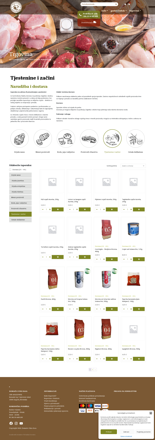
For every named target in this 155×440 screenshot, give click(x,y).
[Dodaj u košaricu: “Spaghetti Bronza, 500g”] (139, 359)
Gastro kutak (118, 10)
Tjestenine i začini (112, 152)
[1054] (42, 359)
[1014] (42, 309)
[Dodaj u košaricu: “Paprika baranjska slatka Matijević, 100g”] (57, 359)
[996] (97, 309)
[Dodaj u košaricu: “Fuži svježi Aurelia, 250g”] (57, 209)
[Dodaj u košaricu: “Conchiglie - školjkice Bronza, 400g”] (112, 259)
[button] (151, 413)
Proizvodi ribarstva (89, 152)
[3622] (124, 209)
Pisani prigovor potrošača (54, 406)
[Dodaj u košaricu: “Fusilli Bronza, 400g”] (57, 309)
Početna (11, 17)
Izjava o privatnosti (126, 436)
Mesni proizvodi (43, 152)
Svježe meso (19, 152)
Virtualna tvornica (29, 434)
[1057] (124, 309)
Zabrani (126, 432)
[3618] (42, 209)
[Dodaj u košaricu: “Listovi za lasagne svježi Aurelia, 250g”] (85, 209)
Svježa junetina (18, 181)
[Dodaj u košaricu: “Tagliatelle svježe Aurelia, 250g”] (139, 209)
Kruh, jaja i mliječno (66, 152)
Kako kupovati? (50, 396)
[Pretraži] (116, 4)
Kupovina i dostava (51, 398)
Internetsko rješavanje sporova (56, 411)
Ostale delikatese (135, 152)
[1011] (70, 359)
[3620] (97, 209)
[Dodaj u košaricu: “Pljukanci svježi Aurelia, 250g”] (112, 209)
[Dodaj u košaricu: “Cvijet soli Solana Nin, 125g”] (139, 259)
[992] (124, 259)
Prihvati (109, 432)
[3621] (70, 257)
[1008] (97, 359)
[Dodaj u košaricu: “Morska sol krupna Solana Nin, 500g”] (85, 309)
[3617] (70, 209)
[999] (70, 309)
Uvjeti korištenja (50, 401)
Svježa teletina (17, 192)
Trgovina (134, 10)
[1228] (97, 259)
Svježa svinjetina (18, 186)
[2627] (124, 359)
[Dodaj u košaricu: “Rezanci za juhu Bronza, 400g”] (85, 359)
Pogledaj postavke (144, 432)
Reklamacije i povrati (52, 408)
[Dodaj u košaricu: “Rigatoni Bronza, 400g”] (112, 359)
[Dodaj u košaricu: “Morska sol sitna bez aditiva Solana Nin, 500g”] (112, 309)
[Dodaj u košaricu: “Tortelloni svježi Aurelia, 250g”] (57, 257)
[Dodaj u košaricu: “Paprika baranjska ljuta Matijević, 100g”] (139, 309)
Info (103, 10)
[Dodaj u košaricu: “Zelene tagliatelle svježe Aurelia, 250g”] (85, 257)
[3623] (42, 257)
